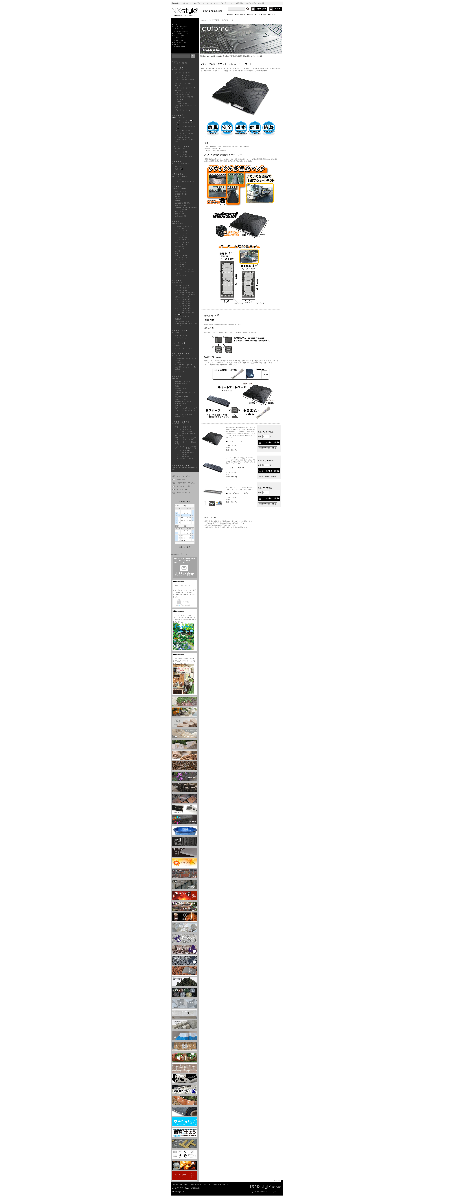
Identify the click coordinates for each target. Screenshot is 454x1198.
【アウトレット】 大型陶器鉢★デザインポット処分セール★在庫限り (244, 3)
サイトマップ (226, 1184)
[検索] (247, 9)
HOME (203, 20)
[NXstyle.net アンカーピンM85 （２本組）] (212, 491)
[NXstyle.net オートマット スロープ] (212, 467)
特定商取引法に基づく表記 (198, 1184)
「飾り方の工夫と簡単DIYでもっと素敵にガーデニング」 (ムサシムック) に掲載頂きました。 (184, 661)
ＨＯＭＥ (175, 1184)
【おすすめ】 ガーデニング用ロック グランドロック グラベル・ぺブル (202, 3)
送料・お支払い (184, 1184)
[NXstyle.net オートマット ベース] (212, 438)
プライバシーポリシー (214, 1184)
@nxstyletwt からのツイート (180, 554)
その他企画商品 (213, 20)
